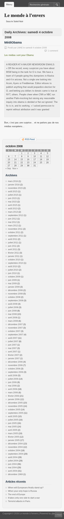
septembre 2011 (15, 236)
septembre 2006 (15, 372)
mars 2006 (13, 392)
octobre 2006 (14, 369)
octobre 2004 (14, 450)
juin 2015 (12, 198)
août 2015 (12, 191)
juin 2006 (12, 382)
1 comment (53, 51)
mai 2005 (12, 426)
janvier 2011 (13, 256)
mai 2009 (12, 283)
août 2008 (12, 304)
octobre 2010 (14, 259)
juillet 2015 (13, 195)
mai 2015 (12, 202)
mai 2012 (12, 222)
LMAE (20, 48)
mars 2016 (13, 181)
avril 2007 (12, 351)
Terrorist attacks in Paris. (19, 501)
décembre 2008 (15, 290)
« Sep (8, 168)
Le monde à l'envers (24, 15)
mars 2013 (13, 212)
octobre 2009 (14, 277)
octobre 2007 (14, 331)
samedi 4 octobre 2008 (36, 48)
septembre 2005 (15, 413)
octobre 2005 (14, 409)
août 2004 (12, 457)
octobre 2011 (14, 232)
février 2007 (13, 355)
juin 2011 (12, 246)
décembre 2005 (15, 403)
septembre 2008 (15, 300)
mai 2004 (12, 467)
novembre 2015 (15, 188)
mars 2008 (13, 321)
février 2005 (13, 437)
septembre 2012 (15, 215)
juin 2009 (12, 280)
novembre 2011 (15, 229)
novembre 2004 (15, 447)
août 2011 (12, 239)
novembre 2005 (15, 406)
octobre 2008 (14, 297)
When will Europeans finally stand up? (26, 487)
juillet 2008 (13, 307)
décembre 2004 (15, 443)
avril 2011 (12, 249)
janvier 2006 (14, 399)
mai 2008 (12, 314)
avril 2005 (12, 430)
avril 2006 (12, 389)
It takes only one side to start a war (24, 498)
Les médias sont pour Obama (18, 55)
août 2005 (12, 416)
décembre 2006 (15, 362)
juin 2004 (12, 464)
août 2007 (12, 338)
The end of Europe (16, 494)
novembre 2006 (15, 365)
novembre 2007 (15, 328)
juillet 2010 (13, 270)
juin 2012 (12, 219)
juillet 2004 (13, 461)
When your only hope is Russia (22, 491)
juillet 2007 (13, 341)
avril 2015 (12, 205)
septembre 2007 (15, 334)
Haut (59, 515)
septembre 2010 (15, 263)
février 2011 (13, 253)
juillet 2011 (13, 242)
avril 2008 (12, 317)
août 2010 (12, 266)
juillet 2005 (13, 420)
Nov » (15, 168)
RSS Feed (30, 139)
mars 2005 (13, 433)
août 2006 (12, 375)
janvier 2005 (14, 440)
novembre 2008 (15, 294)
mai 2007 (12, 348)
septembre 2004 (15, 454)
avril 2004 (12, 471)
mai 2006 (12, 386)
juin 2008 (12, 311)
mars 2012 (13, 225)
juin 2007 (12, 345)
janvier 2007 (14, 358)
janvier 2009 (14, 287)
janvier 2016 (14, 185)
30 (28, 165)
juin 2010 (12, 273)
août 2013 (12, 208)
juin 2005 (12, 423)
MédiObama (13, 42)
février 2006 (13, 396)
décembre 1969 (15, 474)
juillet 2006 (13, 379)
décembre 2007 (15, 324)
